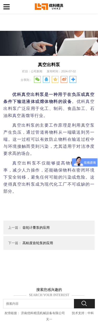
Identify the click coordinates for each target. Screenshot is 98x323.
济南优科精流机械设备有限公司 (43, 313)
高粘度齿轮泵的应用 (37, 242)
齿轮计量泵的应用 (36, 227)
